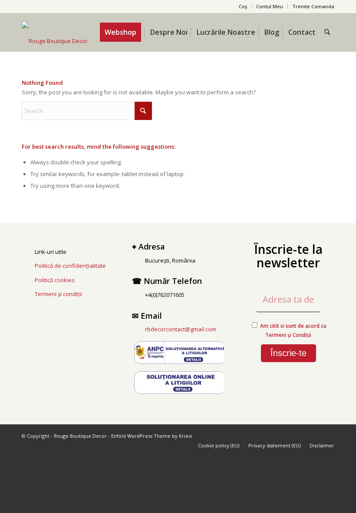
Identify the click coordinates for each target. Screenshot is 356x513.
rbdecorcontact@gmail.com (180, 329)
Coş (243, 6)
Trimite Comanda (313, 6)
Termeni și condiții (58, 294)
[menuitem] (243, 6)
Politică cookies (55, 280)
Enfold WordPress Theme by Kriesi (151, 436)
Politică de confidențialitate (70, 266)
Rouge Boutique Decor (80, 436)
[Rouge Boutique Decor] (55, 41)
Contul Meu (269, 6)
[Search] (327, 32)
